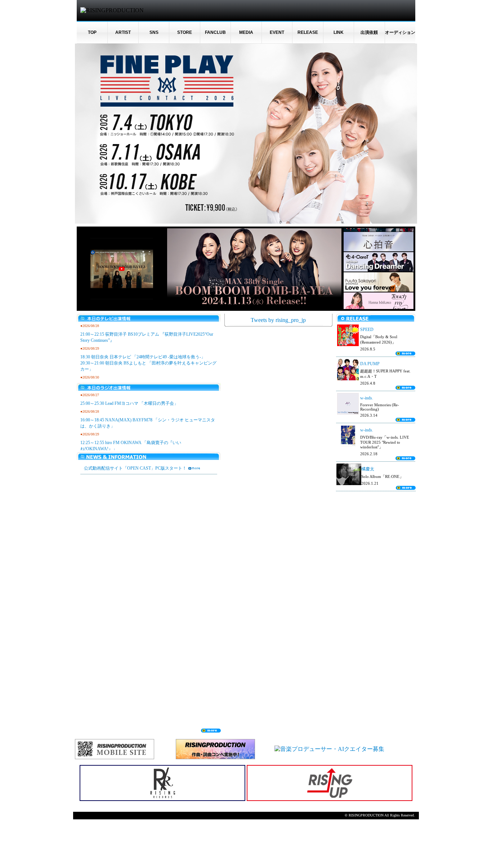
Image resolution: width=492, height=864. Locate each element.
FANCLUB (215, 32)
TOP (92, 32)
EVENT (277, 32)
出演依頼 (369, 32)
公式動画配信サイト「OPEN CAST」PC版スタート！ (135, 468)
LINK (339, 32)
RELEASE (308, 32)
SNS (153, 32)
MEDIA (246, 32)
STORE (184, 32)
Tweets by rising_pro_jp (278, 320)
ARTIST (123, 32)
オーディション (400, 32)
